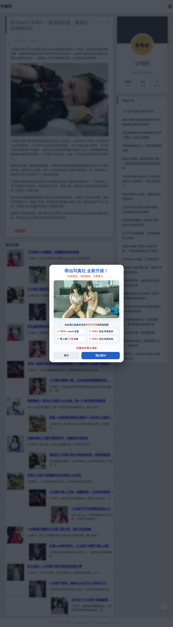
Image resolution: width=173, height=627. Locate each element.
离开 (66, 355)
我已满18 (100, 355)
